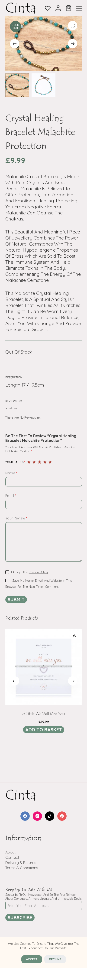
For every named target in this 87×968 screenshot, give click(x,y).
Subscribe (20, 917)
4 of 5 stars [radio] (45, 462)
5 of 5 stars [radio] (50, 462)
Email (10, 495)
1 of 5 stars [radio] (29, 462)
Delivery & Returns (20, 862)
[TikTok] (49, 816)
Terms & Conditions (21, 867)
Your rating (15, 462)
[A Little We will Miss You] (43, 667)
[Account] (58, 8)
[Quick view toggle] (74, 636)
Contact (12, 857)
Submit (16, 599)
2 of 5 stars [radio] (34, 462)
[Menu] (79, 8)
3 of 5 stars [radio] (39, 462)
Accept (31, 959)
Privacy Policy (38, 572)
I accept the (29, 572)
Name (11, 473)
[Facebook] (25, 816)
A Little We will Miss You (43, 713)
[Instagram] (37, 816)
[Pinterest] (62, 816)
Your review (16, 518)
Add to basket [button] (43, 729)
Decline (55, 959)
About (10, 852)
